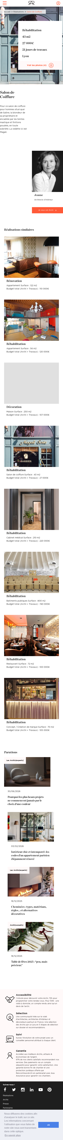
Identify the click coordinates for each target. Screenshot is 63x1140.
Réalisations (18, 12)
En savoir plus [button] (13, 1135)
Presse (6, 1104)
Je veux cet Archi (45, 210)
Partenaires (8, 1108)
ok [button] (48, 1125)
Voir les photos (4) (37, 65)
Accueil (7, 12)
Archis (5, 1100)
